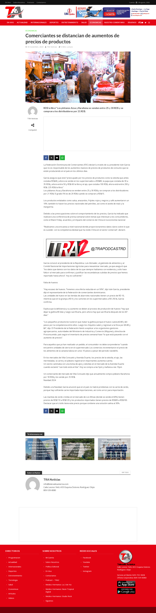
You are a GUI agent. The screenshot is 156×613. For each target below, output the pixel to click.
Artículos (12, 593)
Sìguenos (49, 601)
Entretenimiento (70, 22)
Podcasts (30, 2)
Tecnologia (13, 580)
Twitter (86, 566)
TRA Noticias (52, 47)
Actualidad (22, 22)
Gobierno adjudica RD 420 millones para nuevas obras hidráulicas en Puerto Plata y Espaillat (78, 447)
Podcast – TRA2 (52, 580)
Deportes (54, 22)
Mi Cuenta (50, 557)
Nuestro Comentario (114, 22)
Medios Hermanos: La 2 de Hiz (59, 584)
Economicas (95, 22)
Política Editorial (52, 566)
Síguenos (132, 22)
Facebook (87, 557)
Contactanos (41, 2)
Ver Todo (125, 472)
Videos (11, 598)
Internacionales (38, 22)
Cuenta (132, 2)
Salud (84, 22)
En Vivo (8, 2)
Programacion (14, 557)
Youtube (86, 562)
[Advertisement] (87, 134)
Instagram (87, 571)
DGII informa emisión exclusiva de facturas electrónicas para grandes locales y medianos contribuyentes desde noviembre (42, 447)
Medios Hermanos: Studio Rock (59, 596)
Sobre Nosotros (19, 2)
